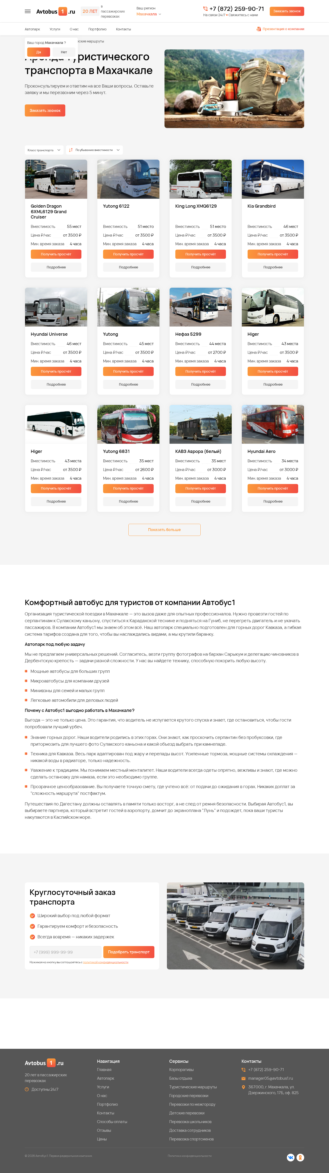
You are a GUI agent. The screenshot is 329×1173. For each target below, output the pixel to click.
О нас (74, 29)
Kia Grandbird (262, 206)
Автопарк (32, 29)
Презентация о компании (283, 29)
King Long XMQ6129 (196, 206)
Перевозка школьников (190, 1121)
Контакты (123, 29)
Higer (253, 334)
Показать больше (164, 529)
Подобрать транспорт (129, 952)
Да (38, 52)
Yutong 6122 (116, 206)
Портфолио (97, 29)
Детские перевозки (186, 1113)
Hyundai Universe (49, 334)
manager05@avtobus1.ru (270, 1078)
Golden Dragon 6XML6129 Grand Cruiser (48, 211)
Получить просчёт (56, 254)
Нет (64, 52)
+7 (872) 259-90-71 (237, 8)
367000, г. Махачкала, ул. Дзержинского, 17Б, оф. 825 (273, 1089)
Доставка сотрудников (190, 1130)
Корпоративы (181, 1069)
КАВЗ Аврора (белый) (198, 451)
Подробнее (56, 267)
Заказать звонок (287, 11)
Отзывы (104, 1130)
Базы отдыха (180, 1078)
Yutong (110, 334)
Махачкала (147, 14)
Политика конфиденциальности (190, 1156)
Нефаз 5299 (188, 334)
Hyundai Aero (262, 451)
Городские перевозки (188, 1095)
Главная (104, 1069)
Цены (102, 1139)
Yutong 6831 (116, 451)
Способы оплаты (112, 1121)
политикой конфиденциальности (105, 962)
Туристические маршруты (193, 1087)
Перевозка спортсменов (191, 1139)
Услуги (55, 29)
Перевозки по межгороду (192, 1104)
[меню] (28, 11)
